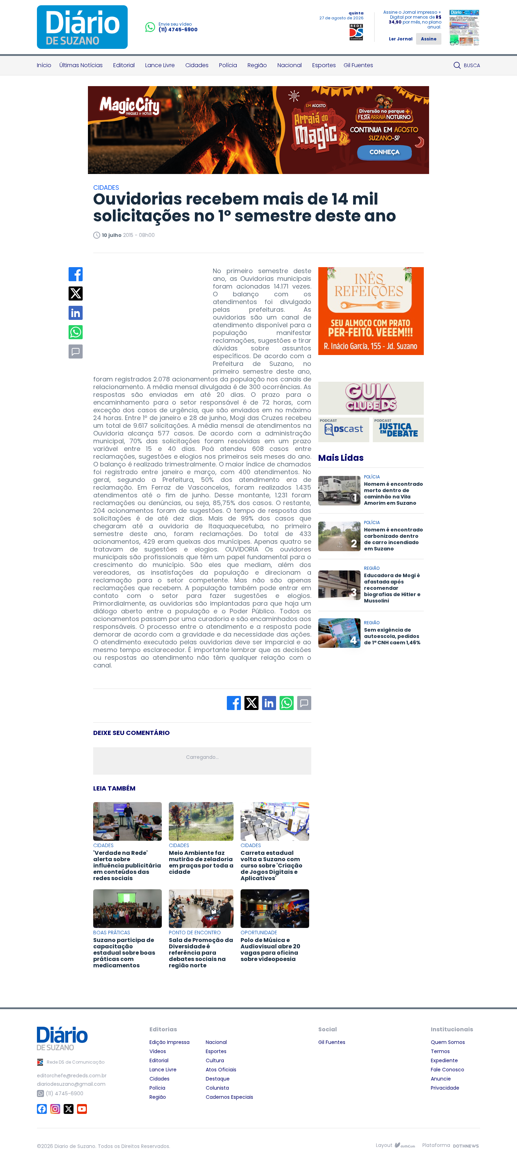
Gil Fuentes (358, 65)
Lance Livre (160, 65)
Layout (384, 1145)
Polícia (228, 65)
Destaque (218, 1078)
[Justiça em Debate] (398, 430)
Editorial (124, 65)
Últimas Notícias (81, 65)
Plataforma (436, 1145)
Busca (472, 65)
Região (257, 65)
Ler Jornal (401, 39)
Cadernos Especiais (229, 1097)
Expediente (444, 1060)
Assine (428, 39)
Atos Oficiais (221, 1069)
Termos (440, 1051)
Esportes (324, 65)
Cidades (197, 65)
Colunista (217, 1087)
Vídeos (157, 1051)
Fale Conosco (447, 1069)
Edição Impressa (169, 1042)
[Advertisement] (146, 311)
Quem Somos (448, 1042)
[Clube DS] (371, 399)
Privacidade (445, 1087)
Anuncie (441, 1078)
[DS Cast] (343, 430)
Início (44, 65)
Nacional (289, 65)
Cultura (215, 1060)
